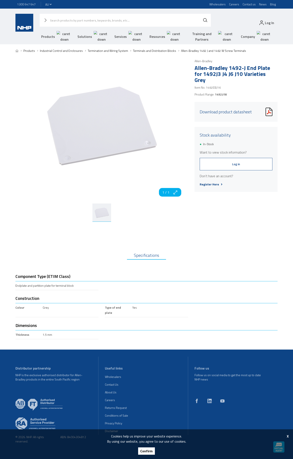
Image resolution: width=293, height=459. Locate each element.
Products (48, 36)
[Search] (205, 20)
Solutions (84, 36)
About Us (110, 392)
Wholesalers (217, 4)
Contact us (249, 4)
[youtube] (222, 401)
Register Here (209, 184)
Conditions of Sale (116, 415)
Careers (234, 4)
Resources (157, 36)
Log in (236, 164)
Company (248, 36)
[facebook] (197, 401)
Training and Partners (201, 36)
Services (120, 36)
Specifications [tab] (146, 255)
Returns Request (116, 407)
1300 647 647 (26, 4)
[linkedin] (209, 401)
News (263, 4)
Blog (273, 4)
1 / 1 (165, 192)
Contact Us (111, 384)
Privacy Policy (113, 423)
